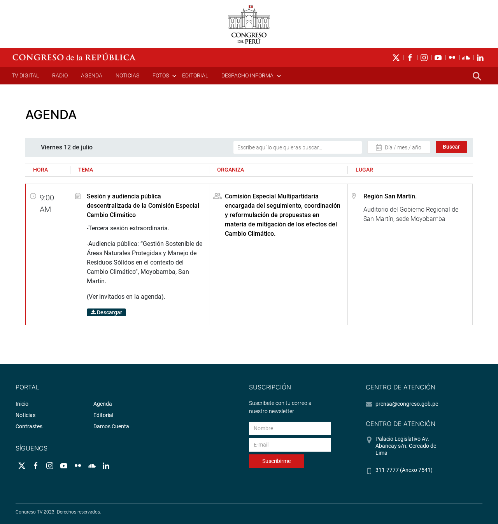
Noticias (127, 75)
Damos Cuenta (111, 426)
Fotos (161, 75)
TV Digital (25, 75)
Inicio (22, 404)
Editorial (195, 75)
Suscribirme (276, 461)
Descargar (109, 312)
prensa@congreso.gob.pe (406, 404)
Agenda (91, 75)
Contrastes (29, 426)
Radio (60, 75)
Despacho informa (247, 75)
